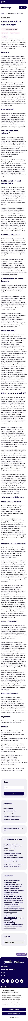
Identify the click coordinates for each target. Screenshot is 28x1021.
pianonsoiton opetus (15, 910)
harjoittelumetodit (8, 884)
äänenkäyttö (13, 928)
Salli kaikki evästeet (14, 1009)
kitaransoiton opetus (9, 892)
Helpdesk (4, 976)
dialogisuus (6, 880)
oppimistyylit (6, 908)
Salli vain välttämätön (14, 1013)
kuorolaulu (16, 892)
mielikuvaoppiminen (8, 898)
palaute (10, 908)
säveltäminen (14, 33)
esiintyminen (17, 880)
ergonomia (11, 880)
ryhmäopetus (7, 916)
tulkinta (4, 36)
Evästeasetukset (14, 1017)
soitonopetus (10, 918)
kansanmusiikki (14, 890)
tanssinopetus (10, 924)
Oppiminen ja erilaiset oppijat (11, 819)
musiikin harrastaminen (8, 900)
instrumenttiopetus (15, 888)
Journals (23, 1)
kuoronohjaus (7, 894)
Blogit (3, 973)
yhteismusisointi (7, 928)
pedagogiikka (15, 908)
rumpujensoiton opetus (10, 912)
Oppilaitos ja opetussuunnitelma (12, 816)
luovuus (5, 33)
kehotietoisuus (21, 890)
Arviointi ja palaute (8, 808)
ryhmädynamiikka (8, 914)
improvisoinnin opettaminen (10, 29)
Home (2, 13)
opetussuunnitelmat (16, 906)
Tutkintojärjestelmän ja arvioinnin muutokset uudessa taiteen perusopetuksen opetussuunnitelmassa (13, 855)
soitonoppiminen (21, 918)
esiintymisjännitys (10, 882)
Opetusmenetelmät (8, 814)
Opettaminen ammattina (10, 811)
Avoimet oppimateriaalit (8, 969)
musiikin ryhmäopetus (13, 902)
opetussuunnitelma (8, 906)
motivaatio (17, 898)
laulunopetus (10, 896)
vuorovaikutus (17, 926)
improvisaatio (17, 884)
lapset (11, 894)
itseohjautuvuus (7, 890)
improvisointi (7, 888)
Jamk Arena (4, 966)
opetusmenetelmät (13, 904)
